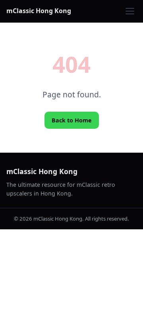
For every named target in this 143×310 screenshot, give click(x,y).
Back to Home (72, 120)
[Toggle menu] (130, 11)
